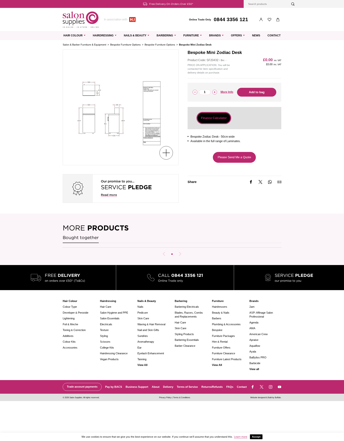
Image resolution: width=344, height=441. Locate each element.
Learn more (240, 436)
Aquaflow (254, 345)
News (256, 35)
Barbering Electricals (187, 306)
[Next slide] (180, 254)
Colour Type (70, 306)
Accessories (70, 347)
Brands (215, 35)
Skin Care (143, 318)
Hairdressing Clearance (114, 353)
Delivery (168, 386)
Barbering (165, 35)
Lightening (69, 318)
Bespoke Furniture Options (125, 44)
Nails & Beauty (135, 35)
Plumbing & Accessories (226, 324)
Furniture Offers (221, 347)
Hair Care (105, 306)
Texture (104, 330)
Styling (104, 335)
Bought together (81, 237)
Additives (68, 335)
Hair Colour (73, 35)
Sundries (142, 335)
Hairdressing (103, 35)
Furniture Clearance (223, 353)
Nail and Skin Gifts (148, 330)
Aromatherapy (145, 341)
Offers (236, 35)
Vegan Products (109, 359)
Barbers (216, 318)
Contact (274, 35)
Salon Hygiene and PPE (114, 312)
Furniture (191, 35)
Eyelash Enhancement (150, 353)
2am (252, 306)
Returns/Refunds (212, 386)
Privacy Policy (165, 397)
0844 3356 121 (231, 19)
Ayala (252, 351)
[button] (172, 254)
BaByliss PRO (257, 357)
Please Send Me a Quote (234, 157)
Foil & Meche (70, 324)
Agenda (253, 322)
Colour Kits (69, 341)
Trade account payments (82, 386)
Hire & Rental (220, 341)
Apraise (253, 339)
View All (142, 364)
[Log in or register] (261, 19)
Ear (139, 347)
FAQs (229, 386)
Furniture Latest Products (227, 359)
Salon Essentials (110, 318)
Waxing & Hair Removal (151, 324)
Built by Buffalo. (274, 397)
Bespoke (217, 330)
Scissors (105, 341)
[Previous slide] (164, 254)
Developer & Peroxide (75, 312)
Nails (140, 306)
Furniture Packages (223, 335)
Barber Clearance (185, 345)
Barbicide (254, 363)
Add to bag (256, 92)
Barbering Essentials (187, 339)
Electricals (106, 324)
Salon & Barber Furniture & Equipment (84, 44)
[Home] (81, 19)
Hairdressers (219, 306)
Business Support (137, 386)
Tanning (141, 359)
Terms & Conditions (181, 397)
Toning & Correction (74, 330)
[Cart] (278, 19)
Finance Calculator (214, 118)
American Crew (258, 334)
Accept (256, 436)
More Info (227, 92)
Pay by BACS (113, 386)
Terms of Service (187, 386)
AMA (252, 328)
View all (254, 369)
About (155, 386)
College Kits (107, 347)
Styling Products (184, 334)
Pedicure (142, 312)
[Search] (293, 4)
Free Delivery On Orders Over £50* (171, 4)
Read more (109, 195)
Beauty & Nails (220, 312)
